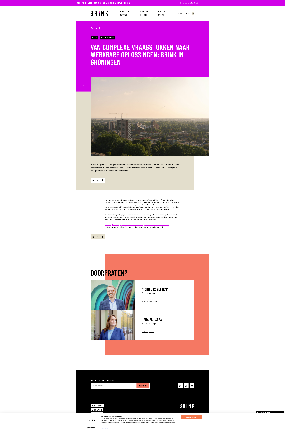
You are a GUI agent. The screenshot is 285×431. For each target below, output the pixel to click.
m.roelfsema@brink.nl (150, 302)
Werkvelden (124, 12)
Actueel (180, 13)
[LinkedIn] (93, 180)
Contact (187, 13)
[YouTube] (192, 385)
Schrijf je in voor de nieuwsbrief (103, 380)
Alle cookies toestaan (191, 417)
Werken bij (162, 12)
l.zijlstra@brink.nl (148, 332)
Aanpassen (190, 422)
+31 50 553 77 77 (147, 329)
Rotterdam (97, 405)
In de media (107, 37)
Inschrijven (143, 386)
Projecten (144, 12)
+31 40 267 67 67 (147, 299)
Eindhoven (97, 409)
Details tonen (104, 428)
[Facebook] (102, 180)
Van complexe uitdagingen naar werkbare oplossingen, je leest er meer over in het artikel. (137, 225)
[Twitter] (97, 180)
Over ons (161, 15)
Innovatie (143, 15)
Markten (123, 15)
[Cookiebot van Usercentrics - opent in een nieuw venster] (90, 428)
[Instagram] (186, 385)
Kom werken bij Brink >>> (191, 3)
